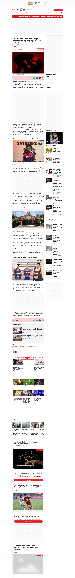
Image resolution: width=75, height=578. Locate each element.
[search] (53, 10)
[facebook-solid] (37, 78)
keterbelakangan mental (18, 83)
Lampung (14, 81)
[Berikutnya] (44, 412)
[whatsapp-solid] (34, 78)
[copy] (43, 78)
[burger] (62, 12)
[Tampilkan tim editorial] (43, 352)
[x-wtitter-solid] (40, 78)
